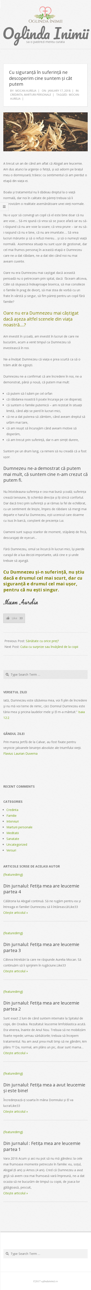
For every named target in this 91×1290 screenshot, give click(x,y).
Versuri (11, 850)
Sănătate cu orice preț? (42, 641)
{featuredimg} (13, 874)
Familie (11, 815)
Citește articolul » (15, 912)
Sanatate (12, 839)
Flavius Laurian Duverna (20, 753)
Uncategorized (16, 844)
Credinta (16, 95)
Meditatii (12, 833)
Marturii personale (37, 95)
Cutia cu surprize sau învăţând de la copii (49, 647)
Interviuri (12, 821)
